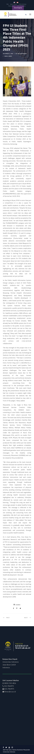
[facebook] (3, 747)
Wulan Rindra (22, 53)
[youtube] (9, 747)
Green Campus (13, 4)
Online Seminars (22, 4)
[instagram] (12, 747)
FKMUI (6, 56)
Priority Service (11, 6)
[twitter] (6, 747)
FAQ (7, 4)
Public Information (21, 6)
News (10, 56)
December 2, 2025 (8, 53)
